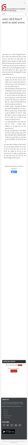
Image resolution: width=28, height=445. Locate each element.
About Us (6, 411)
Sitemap (6, 413)
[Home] (4, 5)
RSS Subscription (8, 415)
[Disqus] (14, 194)
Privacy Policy (7, 417)
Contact (5, 410)
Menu (25, 3)
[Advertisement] (14, 39)
